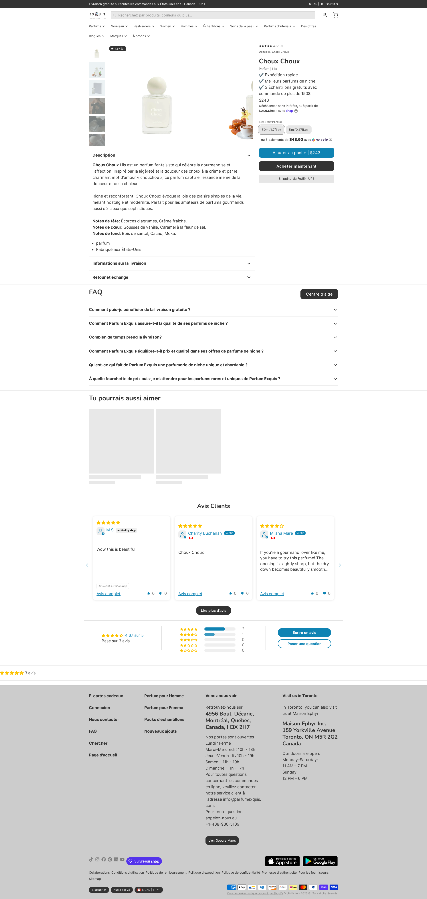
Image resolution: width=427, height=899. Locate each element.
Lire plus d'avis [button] (213, 610)
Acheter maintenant (296, 166)
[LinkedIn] (116, 861)
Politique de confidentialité (241, 872)
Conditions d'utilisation (127, 872)
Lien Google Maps (222, 840)
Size (270, 121)
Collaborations (99, 872)
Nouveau (117, 26)
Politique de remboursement (166, 872)
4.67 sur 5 (134, 635)
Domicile (264, 51)
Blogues (95, 36)
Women (165, 26)
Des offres (308, 26)
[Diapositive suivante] (246, 94)
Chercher (98, 743)
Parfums (95, 26)
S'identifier (331, 4)
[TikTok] (91, 861)
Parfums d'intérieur (277, 26)
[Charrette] (333, 15)
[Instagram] (97, 861)
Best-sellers (142, 26)
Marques (116, 36)
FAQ (93, 731)
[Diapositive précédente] (114, 94)
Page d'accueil (103, 755)
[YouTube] (122, 861)
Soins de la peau (242, 26)
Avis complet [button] (109, 593)
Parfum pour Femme (163, 707)
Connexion (99, 707)
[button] (296, 139)
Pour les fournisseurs (313, 872)
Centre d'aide (319, 294)
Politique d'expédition (204, 872)
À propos (139, 36)
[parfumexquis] (97, 15)
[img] (108, 522)
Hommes (187, 26)
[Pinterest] (110, 861)
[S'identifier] (322, 15)
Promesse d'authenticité (279, 872)
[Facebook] (103, 861)
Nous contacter (104, 719)
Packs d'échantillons (164, 719)
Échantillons (211, 26)
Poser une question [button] (305, 643)
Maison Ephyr (305, 713)
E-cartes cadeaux (106, 695)
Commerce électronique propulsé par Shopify (255, 893)
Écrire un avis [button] (304, 632)
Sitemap (95, 879)
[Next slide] (339, 565)
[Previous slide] (87, 565)
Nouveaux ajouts (160, 731)
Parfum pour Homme (164, 695)
